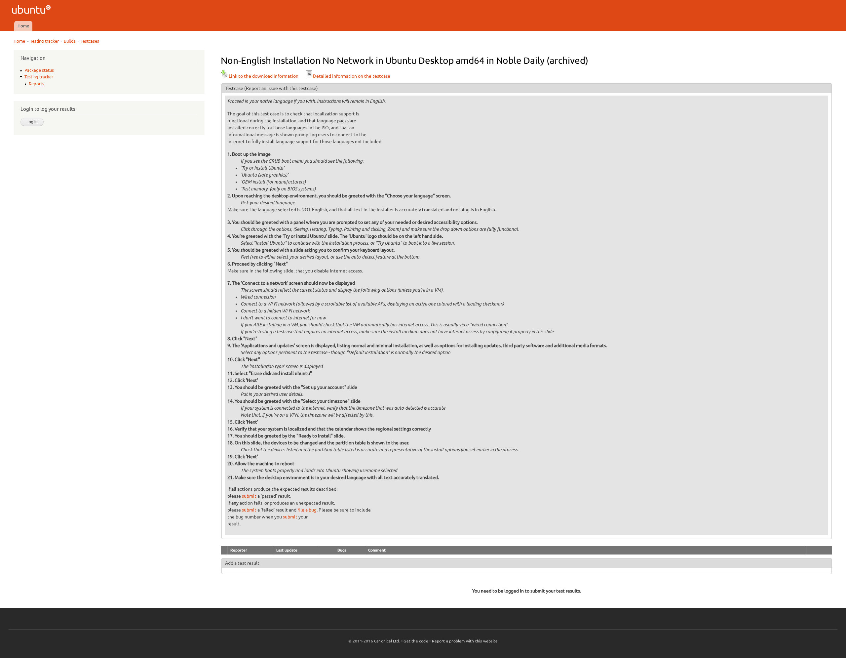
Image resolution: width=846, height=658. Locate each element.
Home (23, 25)
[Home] (32, 10)
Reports (36, 83)
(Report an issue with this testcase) (281, 88)
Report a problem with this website (465, 641)
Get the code (416, 641)
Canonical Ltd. (387, 641)
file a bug (307, 510)
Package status (39, 70)
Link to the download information (263, 76)
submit (249, 496)
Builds (70, 41)
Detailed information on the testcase (351, 76)
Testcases (90, 41)
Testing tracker (44, 41)
